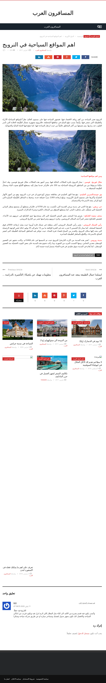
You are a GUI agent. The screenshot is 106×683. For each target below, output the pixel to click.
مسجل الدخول (83, 633)
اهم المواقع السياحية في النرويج (83, 255)
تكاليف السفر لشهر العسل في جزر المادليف (53, 375)
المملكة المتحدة (8, 359)
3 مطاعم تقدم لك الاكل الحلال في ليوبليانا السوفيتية (88, 363)
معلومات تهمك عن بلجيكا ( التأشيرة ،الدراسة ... (26, 274)
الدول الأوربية (95, 36)
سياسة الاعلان (16, 679)
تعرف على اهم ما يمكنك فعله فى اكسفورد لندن (18, 569)
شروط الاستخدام (29, 679)
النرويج (87, 36)
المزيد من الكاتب (81, 314)
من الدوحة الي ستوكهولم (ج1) (53, 340)
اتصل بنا (7, 679)
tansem (44, 380)
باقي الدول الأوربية (44, 359)
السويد (41, 323)
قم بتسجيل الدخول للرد (87, 603)
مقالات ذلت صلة (95, 314)
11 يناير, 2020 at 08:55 (22, 606)
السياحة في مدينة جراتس (21, 343)
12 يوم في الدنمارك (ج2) (91, 341)
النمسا (6, 323)
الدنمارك (86, 323)
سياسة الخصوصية (42, 679)
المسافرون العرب (53, 12)
